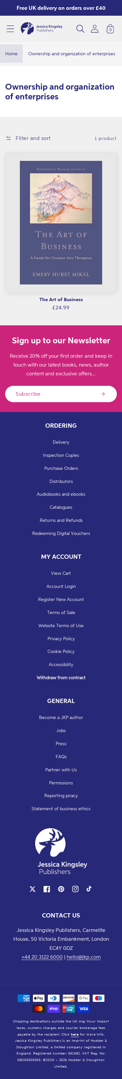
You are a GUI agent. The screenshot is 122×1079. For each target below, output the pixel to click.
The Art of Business (61, 299)
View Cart (61, 573)
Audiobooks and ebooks (61, 494)
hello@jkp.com (84, 957)
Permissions (61, 782)
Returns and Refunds (61, 520)
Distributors (61, 481)
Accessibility (61, 664)
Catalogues (61, 507)
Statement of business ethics (61, 808)
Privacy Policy (61, 638)
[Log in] (95, 29)
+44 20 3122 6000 (42, 957)
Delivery (61, 442)
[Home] (41, 28)
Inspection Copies (61, 455)
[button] (10, 29)
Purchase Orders (61, 468)
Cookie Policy (61, 651)
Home (11, 53)
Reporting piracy (61, 795)
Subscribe (28, 394)
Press (61, 743)
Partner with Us (61, 769)
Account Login (61, 586)
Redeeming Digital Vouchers (61, 533)
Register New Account (61, 599)
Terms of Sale (61, 612)
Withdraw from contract (61, 677)
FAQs (61, 756)
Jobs (61, 730)
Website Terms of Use (61, 625)
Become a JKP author (61, 717)
